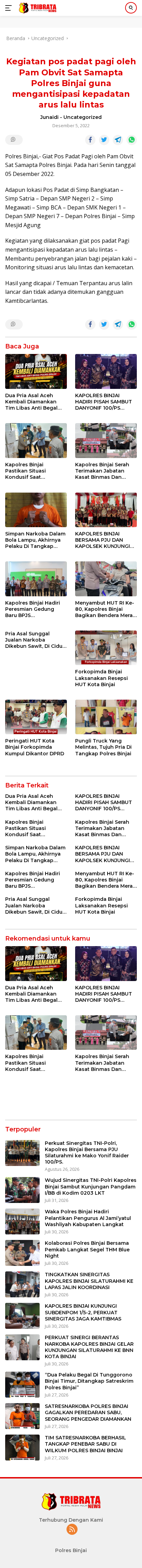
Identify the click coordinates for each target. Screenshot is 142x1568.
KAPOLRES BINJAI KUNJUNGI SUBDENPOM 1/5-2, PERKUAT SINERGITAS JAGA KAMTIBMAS (83, 1312)
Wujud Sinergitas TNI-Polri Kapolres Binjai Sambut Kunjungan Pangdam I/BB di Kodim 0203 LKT (90, 1186)
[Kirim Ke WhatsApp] (131, 140)
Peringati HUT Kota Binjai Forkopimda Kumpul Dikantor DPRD (34, 747)
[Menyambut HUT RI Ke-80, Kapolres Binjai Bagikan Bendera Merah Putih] (106, 578)
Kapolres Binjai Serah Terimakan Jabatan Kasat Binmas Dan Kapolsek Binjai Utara (102, 470)
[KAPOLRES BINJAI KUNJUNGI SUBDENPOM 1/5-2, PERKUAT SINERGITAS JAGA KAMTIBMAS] (22, 1316)
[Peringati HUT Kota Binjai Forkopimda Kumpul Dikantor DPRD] (36, 717)
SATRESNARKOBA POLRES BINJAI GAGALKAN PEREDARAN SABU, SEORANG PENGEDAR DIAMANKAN (88, 1412)
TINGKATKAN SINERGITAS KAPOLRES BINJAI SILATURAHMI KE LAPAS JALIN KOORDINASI (89, 1280)
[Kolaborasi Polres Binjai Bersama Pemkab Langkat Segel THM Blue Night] (22, 1253)
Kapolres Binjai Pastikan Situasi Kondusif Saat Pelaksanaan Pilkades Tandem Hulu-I (33, 470)
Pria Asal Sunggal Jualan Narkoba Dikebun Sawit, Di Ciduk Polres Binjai (35, 640)
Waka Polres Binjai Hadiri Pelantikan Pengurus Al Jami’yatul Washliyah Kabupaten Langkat (88, 1217)
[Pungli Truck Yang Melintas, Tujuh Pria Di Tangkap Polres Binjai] (106, 717)
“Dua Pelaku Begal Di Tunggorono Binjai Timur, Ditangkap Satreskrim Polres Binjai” (89, 1381)
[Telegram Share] (118, 140)
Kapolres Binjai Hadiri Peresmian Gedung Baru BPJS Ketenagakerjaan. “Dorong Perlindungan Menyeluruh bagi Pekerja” (34, 609)
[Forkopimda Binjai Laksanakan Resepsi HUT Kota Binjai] (106, 648)
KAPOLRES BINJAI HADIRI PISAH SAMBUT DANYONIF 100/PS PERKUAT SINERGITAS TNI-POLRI (103, 401)
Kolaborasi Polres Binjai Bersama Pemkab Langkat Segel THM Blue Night (87, 1249)
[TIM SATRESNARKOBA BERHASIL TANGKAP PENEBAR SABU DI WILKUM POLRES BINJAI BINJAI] (22, 1447)
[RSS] (72, 1530)
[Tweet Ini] (104, 140)
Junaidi (49, 117)
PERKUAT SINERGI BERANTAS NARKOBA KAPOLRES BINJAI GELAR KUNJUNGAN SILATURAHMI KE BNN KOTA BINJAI (89, 1347)
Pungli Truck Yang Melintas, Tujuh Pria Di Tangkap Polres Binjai (103, 747)
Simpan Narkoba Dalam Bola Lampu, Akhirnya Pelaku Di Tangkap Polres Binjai (35, 540)
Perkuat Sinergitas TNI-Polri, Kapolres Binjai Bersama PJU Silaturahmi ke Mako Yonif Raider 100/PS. (87, 1152)
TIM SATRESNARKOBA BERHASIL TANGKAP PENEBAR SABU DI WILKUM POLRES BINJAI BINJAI (85, 1444)
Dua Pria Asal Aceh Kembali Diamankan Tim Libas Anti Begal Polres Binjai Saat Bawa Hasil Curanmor (35, 401)
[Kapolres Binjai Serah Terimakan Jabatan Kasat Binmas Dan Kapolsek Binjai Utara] (106, 440)
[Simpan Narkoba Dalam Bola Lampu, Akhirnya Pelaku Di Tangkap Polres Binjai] (36, 510)
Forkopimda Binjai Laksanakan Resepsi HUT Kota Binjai (101, 678)
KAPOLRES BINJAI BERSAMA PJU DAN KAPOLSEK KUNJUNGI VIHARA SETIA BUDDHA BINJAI (104, 540)
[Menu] (9, 8)
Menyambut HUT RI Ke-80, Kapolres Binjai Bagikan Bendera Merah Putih (105, 609)
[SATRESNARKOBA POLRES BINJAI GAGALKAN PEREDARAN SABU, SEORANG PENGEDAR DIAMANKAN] (22, 1416)
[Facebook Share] (90, 140)
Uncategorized (82, 117)
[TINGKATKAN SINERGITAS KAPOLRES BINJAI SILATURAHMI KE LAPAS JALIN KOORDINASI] (22, 1284)
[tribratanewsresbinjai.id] (36, 8)
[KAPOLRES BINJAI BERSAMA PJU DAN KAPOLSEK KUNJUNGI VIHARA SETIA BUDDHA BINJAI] (106, 510)
